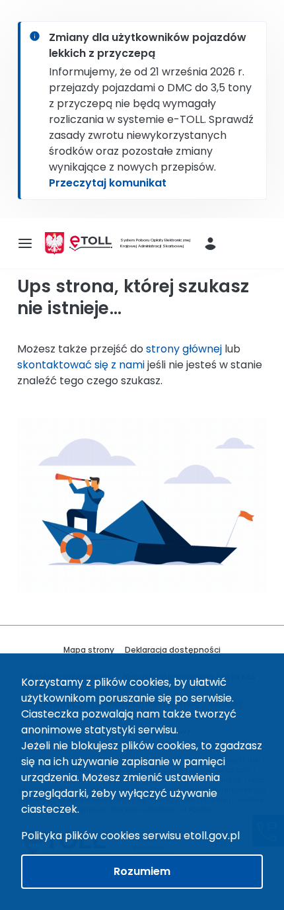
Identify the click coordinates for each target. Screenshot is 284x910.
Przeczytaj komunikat (107, 182)
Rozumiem (142, 871)
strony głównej (184, 348)
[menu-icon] (25, 243)
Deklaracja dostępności (173, 649)
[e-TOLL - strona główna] (90, 243)
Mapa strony (88, 649)
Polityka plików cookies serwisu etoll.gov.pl (130, 835)
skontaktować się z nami (81, 364)
